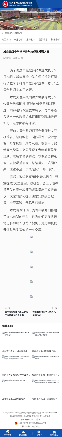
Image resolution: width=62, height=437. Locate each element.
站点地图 (47, 416)
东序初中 (30, 39)
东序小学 (18, 39)
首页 (2, 33)
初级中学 (55, 39)
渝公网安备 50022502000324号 (32, 423)
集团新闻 (6, 39)
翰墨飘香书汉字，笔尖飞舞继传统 (44, 313)
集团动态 (8, 33)
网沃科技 (36, 426)
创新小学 (43, 39)
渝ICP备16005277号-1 (30, 419)
